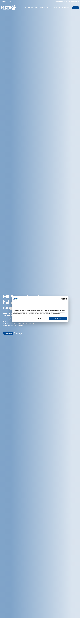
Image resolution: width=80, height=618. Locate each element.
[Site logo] (9, 7)
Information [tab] (40, 302)
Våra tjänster (8, 333)
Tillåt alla (58, 318)
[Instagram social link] (4, 1)
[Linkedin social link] (10, 1)
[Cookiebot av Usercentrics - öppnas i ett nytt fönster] (61, 299)
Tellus (75, 7)
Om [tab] (59, 302)
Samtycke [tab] (21, 302)
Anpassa (39, 318)
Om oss (18, 333)
